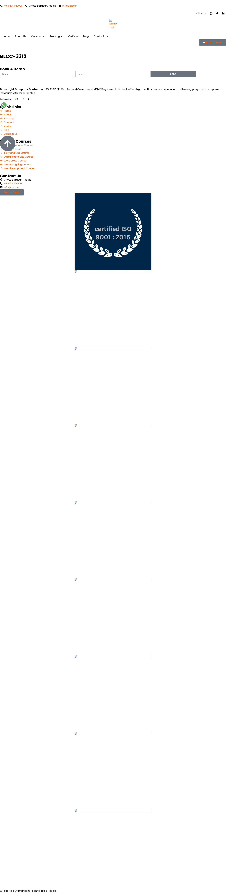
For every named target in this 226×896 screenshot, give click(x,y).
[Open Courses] (43, 36)
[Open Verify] (77, 36)
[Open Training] (62, 36)
